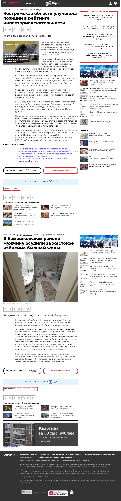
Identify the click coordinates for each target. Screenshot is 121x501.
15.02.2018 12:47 (8, 10)
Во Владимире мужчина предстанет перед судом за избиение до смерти (23, 415)
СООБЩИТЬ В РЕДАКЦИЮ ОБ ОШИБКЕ (76, 460)
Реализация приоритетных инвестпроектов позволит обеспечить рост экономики (24, 223)
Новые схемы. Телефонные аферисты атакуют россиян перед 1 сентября (98, 27)
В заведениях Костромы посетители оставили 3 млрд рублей (24, 215)
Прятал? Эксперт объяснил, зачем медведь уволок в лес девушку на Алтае (102, 284)
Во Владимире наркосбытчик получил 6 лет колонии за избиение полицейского (24, 408)
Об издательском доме (28, 454)
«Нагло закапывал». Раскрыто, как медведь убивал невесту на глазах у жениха (103, 98)
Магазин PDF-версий (73, 454)
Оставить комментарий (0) (60, 170)
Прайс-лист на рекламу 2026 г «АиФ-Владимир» (56, 457)
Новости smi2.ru (11, 447)
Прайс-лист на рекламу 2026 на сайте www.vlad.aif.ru (40, 460)
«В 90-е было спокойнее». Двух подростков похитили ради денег (102, 251)
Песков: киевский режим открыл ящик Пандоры (101, 142)
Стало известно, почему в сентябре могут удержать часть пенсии (102, 150)
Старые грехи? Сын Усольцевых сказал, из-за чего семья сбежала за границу (103, 292)
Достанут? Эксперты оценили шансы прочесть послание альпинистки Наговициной (103, 114)
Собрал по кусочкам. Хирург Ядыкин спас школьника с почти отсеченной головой (103, 276)
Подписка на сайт (26, 457)
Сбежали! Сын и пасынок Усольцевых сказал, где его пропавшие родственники (104, 106)
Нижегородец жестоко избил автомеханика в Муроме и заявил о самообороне (63, 415)
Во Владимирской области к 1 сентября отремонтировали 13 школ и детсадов (99, 37)
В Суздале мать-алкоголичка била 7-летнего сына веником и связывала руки (62, 408)
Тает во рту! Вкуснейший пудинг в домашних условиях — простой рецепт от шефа (102, 82)
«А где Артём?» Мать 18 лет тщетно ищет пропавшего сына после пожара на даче (103, 260)
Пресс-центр (44, 454)
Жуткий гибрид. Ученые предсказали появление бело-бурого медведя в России (104, 90)
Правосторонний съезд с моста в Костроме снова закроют (63, 214)
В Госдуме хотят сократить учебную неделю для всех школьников (102, 165)
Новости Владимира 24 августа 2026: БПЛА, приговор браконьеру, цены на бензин (99, 18)
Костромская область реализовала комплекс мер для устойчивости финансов (25, 207)
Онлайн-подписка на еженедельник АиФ (99, 454)
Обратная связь (58, 454)
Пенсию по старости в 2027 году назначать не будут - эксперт (101, 134)
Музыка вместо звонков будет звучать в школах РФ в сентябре (101, 157)
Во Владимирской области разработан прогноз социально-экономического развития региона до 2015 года (46, 150)
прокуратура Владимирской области (17, 303)
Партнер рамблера (40, 492)
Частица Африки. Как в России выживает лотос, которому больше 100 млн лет (103, 268)
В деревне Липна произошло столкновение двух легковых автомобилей (99, 56)
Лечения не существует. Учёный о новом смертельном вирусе (102, 121)
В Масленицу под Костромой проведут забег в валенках (62, 207)
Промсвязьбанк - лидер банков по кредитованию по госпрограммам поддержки (44, 155)
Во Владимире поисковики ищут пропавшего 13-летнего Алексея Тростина (98, 46)
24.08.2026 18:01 (9, 235)
